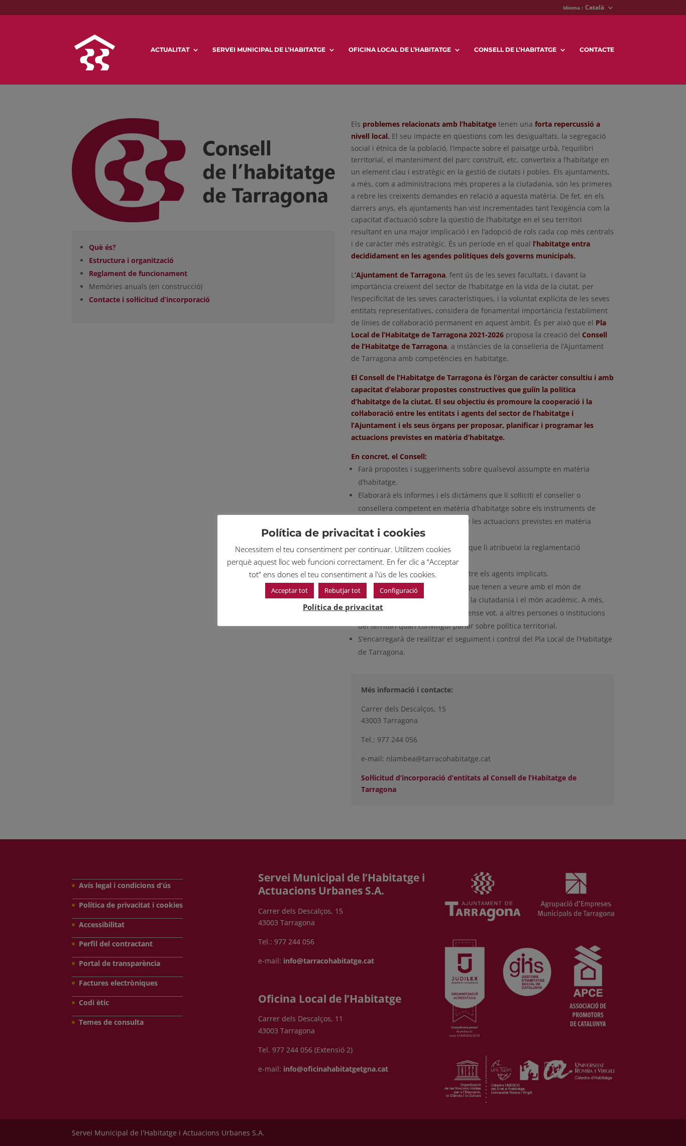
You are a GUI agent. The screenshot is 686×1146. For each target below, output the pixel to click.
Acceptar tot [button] (289, 590)
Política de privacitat (343, 607)
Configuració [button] (399, 590)
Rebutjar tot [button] (342, 590)
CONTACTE (597, 49)
